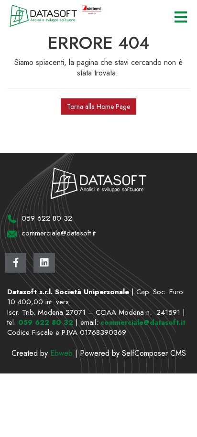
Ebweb (61, 353)
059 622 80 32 (45, 322)
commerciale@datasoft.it (143, 322)
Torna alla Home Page (98, 106)
